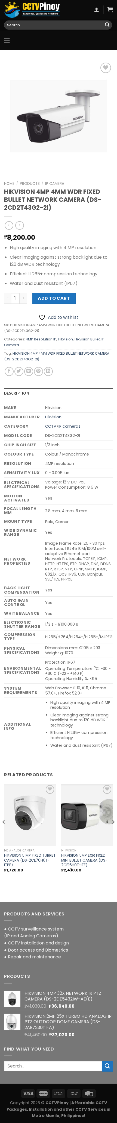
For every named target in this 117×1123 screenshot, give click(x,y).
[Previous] (4, 832)
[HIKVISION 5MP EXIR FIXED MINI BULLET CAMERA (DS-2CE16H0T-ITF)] (87, 815)
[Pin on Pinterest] (38, 371)
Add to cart (54, 298)
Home (9, 183)
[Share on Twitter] (18, 371)
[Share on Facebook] (9, 371)
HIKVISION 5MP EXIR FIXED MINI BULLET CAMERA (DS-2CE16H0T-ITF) (84, 860)
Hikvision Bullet (87, 339)
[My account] (96, 10)
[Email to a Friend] (28, 371)
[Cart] (110, 10)
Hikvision (65, 339)
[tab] (58, 393)
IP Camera (54, 183)
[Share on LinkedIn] (48, 371)
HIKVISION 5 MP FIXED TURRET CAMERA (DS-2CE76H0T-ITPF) (30, 860)
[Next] (113, 832)
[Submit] (107, 25)
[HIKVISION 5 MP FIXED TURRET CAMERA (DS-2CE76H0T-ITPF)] (30, 815)
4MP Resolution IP (41, 339)
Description (16, 393)
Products (30, 183)
